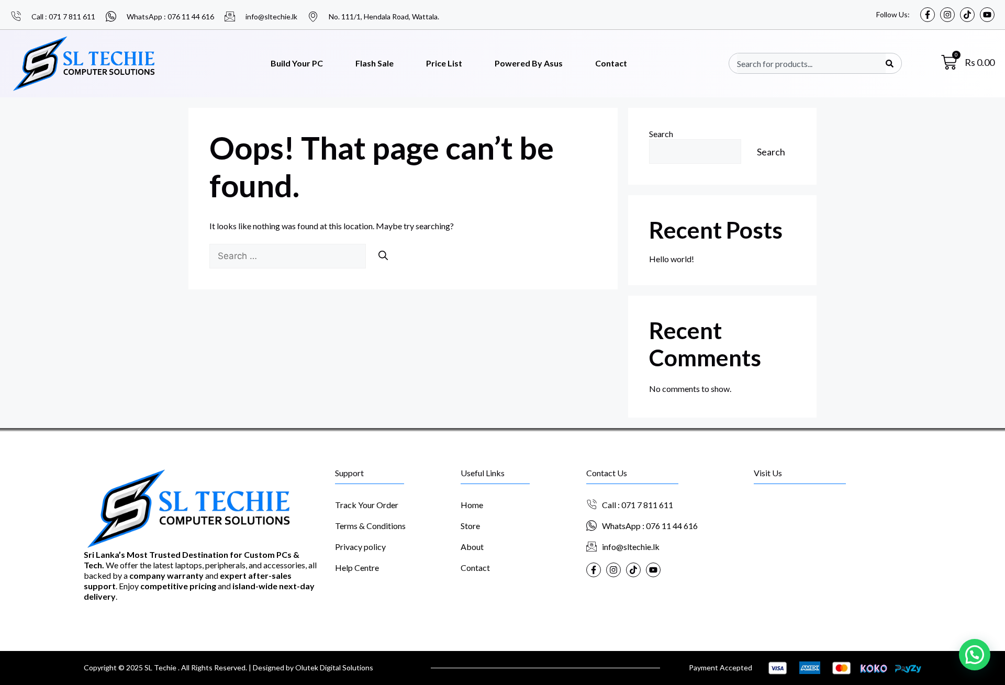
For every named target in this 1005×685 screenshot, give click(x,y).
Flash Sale (374, 63)
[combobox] (811, 63)
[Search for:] (288, 256)
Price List (444, 63)
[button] (974, 654)
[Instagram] (947, 14)
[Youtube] (987, 14)
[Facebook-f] (927, 14)
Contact (611, 63)
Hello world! (671, 259)
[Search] (890, 63)
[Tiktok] (967, 14)
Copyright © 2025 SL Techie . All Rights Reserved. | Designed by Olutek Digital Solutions (228, 667)
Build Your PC (297, 63)
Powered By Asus (529, 63)
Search (661, 134)
